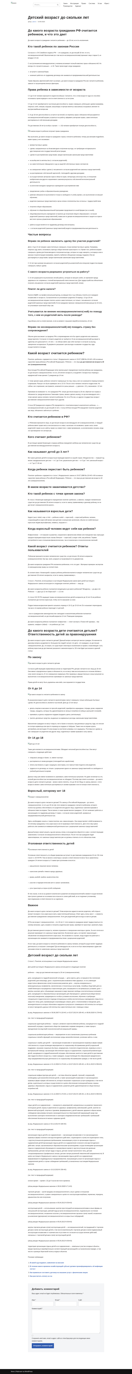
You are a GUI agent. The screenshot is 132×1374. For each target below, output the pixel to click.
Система (92, 3)
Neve (13, 1371)
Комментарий (37, 1308)
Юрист (106, 3)
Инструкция (74, 3)
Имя (34, 1300)
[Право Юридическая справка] (20, 5)
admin (34, 21)
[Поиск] (58, 5)
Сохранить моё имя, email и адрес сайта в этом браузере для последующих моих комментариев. (61, 1339)
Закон (65, 3)
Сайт (80, 1300)
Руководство (67, 6)
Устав (100, 3)
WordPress (28, 1371)
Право (83, 3)
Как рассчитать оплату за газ (41, 1276)
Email (57, 1300)
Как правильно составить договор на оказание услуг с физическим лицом (59, 1272)
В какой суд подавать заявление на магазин (47, 1263)
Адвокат (78, 6)
